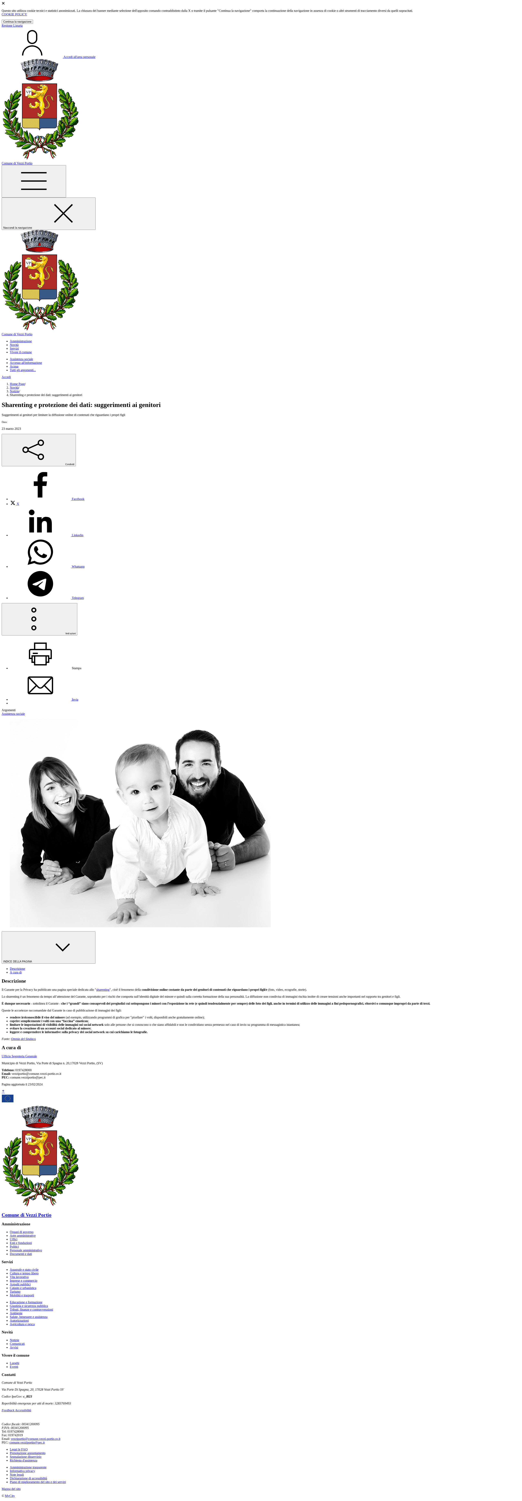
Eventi (14, 1366)
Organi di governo (21, 1232)
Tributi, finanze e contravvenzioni (31, 1309)
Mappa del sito (11, 1489)
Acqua (14, 366)
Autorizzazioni (19, 1320)
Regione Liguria (12, 25)
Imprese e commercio (23, 1280)
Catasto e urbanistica (23, 1288)
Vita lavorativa (19, 1277)
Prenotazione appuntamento (27, 1453)
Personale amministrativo (26, 1250)
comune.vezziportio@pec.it (27, 1442)
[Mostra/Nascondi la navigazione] (34, 181)
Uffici (13, 1239)
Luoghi (14, 1363)
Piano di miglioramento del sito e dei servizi (38, 1482)
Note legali (17, 1474)
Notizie (14, 391)
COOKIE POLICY (14, 14)
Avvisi (14, 1347)
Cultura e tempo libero (24, 1273)
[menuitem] (47, 499)
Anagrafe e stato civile (24, 1269)
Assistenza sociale (21, 359)
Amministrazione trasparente (28, 1467)
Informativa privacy (22, 1471)
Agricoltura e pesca (22, 1324)
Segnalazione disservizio (25, 1456)
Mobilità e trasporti (22, 1295)
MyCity (10, 1496)
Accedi (6, 377)
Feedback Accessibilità (16, 1410)
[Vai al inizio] (3, 1091)
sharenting (102, 989)
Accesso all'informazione (26, 362)
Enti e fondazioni (21, 1243)
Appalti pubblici (20, 1284)
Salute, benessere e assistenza (29, 1317)
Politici (14, 1246)
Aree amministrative (23, 1235)
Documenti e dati (21, 1254)
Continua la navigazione (17, 21)
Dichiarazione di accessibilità (28, 1478)
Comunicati (17, 1343)
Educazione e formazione (26, 1302)
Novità (14, 387)
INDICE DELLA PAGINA (18, 961)
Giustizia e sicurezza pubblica (29, 1306)
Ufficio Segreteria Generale (19, 1056)
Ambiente (16, 1313)
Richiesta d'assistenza (23, 1460)
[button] (21, 341)
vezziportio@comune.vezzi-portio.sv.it (35, 1439)
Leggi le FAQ (19, 1449)
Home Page (17, 384)
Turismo (15, 1291)
